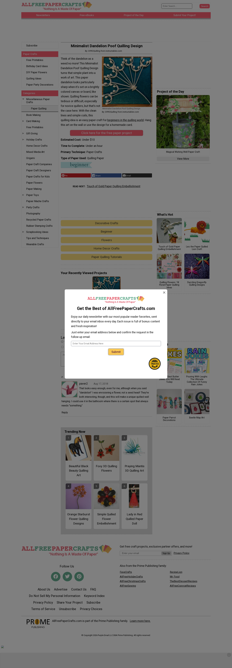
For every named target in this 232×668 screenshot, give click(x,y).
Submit (116, 352)
